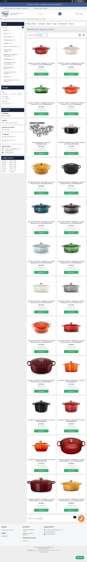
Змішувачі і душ (8, 40)
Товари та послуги (8, 19)
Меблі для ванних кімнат (9, 67)
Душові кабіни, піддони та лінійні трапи (11, 55)
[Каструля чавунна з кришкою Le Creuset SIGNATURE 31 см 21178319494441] (41, 485)
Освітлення (7, 76)
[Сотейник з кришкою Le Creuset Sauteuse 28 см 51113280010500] (71, 129)
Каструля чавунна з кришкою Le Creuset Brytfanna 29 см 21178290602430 (71, 341)
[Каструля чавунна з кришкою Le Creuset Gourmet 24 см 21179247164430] (71, 49)
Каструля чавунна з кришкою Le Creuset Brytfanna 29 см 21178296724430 (41, 182)
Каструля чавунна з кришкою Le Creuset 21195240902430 (71, 381)
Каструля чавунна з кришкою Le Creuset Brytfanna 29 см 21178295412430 (71, 301)
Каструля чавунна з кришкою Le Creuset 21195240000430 (41, 420)
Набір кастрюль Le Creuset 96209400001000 (41, 143)
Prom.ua (52, 547)
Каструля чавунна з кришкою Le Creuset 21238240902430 (41, 460)
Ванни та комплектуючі (10, 46)
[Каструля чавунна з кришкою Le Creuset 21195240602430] (71, 406)
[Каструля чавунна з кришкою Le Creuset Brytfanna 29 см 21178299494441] (41, 366)
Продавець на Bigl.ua (43, 548)
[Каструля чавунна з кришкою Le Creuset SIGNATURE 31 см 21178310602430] (71, 446)
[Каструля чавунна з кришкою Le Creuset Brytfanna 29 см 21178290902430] (41, 327)
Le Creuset (22, 19)
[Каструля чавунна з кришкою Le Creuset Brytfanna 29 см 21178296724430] (41, 168)
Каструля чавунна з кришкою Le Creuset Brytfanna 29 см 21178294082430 (71, 262)
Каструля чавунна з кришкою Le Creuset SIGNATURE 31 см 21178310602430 (71, 460)
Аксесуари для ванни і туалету (10, 72)
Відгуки (49, 24)
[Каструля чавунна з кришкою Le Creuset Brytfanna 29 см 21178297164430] (41, 287)
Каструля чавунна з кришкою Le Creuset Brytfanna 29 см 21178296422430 (41, 222)
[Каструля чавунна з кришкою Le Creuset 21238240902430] (41, 446)
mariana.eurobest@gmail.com (13, 149)
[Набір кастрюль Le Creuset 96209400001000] (41, 129)
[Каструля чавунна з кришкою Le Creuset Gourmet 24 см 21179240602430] (41, 49)
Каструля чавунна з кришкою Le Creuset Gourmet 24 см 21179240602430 (41, 63)
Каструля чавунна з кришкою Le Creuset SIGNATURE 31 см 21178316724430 (71, 500)
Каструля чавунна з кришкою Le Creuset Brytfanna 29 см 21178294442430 (71, 222)
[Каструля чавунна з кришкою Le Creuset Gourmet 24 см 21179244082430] (41, 89)
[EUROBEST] (5, 13)
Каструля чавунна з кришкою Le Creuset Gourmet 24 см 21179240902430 (71, 103)
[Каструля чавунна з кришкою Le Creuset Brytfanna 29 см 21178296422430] (41, 208)
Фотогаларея (63, 24)
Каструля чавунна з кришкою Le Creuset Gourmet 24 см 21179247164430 (71, 63)
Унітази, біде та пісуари (8, 50)
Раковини (6, 43)
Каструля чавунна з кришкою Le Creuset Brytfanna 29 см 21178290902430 (41, 341)
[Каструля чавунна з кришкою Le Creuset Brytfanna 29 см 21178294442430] (71, 208)
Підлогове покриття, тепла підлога (11, 80)
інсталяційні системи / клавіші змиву (10, 63)
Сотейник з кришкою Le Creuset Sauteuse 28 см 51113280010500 (71, 143)
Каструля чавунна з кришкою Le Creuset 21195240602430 (71, 420)
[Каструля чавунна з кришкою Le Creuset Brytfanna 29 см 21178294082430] (71, 247)
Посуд (16, 19)
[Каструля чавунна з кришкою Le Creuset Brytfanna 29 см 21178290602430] (71, 327)
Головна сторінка (30, 24)
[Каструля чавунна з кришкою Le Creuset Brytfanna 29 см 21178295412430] (71, 287)
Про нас (71, 24)
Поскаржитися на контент (40, 550)
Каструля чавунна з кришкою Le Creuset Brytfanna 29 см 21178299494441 (41, 381)
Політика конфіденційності (53, 550)
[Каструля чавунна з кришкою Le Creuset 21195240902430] (71, 366)
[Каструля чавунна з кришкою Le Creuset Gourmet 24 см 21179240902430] (71, 89)
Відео (55, 24)
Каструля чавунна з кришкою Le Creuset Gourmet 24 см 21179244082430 (41, 103)
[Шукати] (59, 13)
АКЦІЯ (5, 30)
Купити (42, 74)
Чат (81, 557)
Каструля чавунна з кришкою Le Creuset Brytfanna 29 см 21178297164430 (41, 301)
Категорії (5, 27)
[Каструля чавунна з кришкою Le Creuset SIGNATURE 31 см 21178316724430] (71, 485)
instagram (41, 24)
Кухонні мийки (8, 36)
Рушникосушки (8, 59)
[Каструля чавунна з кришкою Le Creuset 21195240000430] (41, 406)
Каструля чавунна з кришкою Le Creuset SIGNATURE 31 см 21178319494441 (41, 500)
